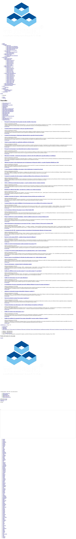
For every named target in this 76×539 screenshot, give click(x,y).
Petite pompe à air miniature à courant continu (57, 329)
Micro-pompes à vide (8, 54)
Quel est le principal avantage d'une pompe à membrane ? (17, 298)
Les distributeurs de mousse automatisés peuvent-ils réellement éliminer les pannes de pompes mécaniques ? (27, 284)
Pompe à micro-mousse (8, 58)
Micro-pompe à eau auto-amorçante (12, 47)
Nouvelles (4, 88)
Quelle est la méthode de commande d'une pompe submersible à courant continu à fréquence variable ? (26, 318)
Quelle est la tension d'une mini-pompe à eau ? (14, 311)
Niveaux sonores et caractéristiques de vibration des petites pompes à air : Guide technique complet (25, 257)
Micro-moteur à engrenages (9, 65)
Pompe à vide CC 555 (10, 82)
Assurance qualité (7, 90)
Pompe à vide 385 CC (10, 77)
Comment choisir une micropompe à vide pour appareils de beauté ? (19, 128)
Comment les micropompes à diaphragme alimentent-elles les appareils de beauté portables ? (24, 135)
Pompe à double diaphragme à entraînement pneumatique (40, 329)
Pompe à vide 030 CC (10, 74)
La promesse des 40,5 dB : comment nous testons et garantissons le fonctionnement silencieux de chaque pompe (28, 230)
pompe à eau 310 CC (10, 62)
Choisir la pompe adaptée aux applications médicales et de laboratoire (19, 142)
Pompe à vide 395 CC (10, 78)
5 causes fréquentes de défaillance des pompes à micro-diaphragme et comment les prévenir (24, 169)
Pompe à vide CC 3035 (10, 80)
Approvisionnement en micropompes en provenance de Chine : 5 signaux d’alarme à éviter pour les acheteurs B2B (29, 223)
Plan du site (4, 327)
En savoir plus (7, 126)
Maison (3, 43)
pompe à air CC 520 (10, 71)
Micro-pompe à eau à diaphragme (12, 46)
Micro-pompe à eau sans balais (7, 104)
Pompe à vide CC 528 (10, 81)
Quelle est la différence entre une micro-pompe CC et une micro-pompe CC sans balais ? (23, 270)
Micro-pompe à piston (10, 52)
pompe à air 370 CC (10, 70)
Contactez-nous (5, 91)
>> (6, 324)
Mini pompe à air (5, 114)
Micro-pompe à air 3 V (6, 329)
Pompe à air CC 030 (10, 67)
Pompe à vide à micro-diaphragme (12, 55)
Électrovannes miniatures (9, 85)
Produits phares (4, 326)
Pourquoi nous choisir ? (6, 119)
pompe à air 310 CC (10, 69)
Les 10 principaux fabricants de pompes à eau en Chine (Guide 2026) (19, 209)
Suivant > (4, 324)
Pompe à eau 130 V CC (10, 60)
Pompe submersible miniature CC (10, 84)
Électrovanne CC (7, 56)
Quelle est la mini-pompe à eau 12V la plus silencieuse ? (16, 277)
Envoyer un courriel (3, 399)
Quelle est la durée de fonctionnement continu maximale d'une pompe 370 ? (21, 243)
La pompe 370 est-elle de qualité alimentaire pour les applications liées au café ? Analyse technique (25, 250)
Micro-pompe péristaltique (9, 83)
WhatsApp (2, 400)
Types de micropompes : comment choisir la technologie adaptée (18, 264)
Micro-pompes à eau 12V (11, 49)
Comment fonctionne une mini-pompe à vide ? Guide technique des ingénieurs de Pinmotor (24, 304)
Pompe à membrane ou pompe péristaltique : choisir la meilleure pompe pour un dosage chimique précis (27, 216)
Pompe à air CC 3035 (10, 72)
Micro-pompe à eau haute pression (12, 48)
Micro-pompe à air (8, 66)
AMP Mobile (4, 328)
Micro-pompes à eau (8, 59)
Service (3, 86)
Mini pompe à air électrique (25, 329)
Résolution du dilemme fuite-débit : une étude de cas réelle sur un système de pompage (23, 189)
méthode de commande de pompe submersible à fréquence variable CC (20, 291)
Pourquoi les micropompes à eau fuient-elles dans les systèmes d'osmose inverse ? (22, 148)
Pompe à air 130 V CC (10, 68)
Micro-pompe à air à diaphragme (12, 51)
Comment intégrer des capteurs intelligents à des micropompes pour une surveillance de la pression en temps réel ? (29, 203)
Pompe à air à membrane (69, 329)
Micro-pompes (4, 57)
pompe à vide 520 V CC (11, 79)
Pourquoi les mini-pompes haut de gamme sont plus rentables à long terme (20, 121)
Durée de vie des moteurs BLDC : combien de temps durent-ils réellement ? (20, 237)
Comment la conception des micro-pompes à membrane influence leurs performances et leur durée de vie (27, 176)
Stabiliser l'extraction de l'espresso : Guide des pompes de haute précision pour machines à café (25, 196)
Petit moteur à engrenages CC (9, 53)
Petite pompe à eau (8, 45)
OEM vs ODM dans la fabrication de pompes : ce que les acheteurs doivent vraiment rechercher (25, 182)
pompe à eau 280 (9, 64)
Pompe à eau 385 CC (10, 61)
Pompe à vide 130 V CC (11, 75)
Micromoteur (4, 44)
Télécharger (6, 87)
